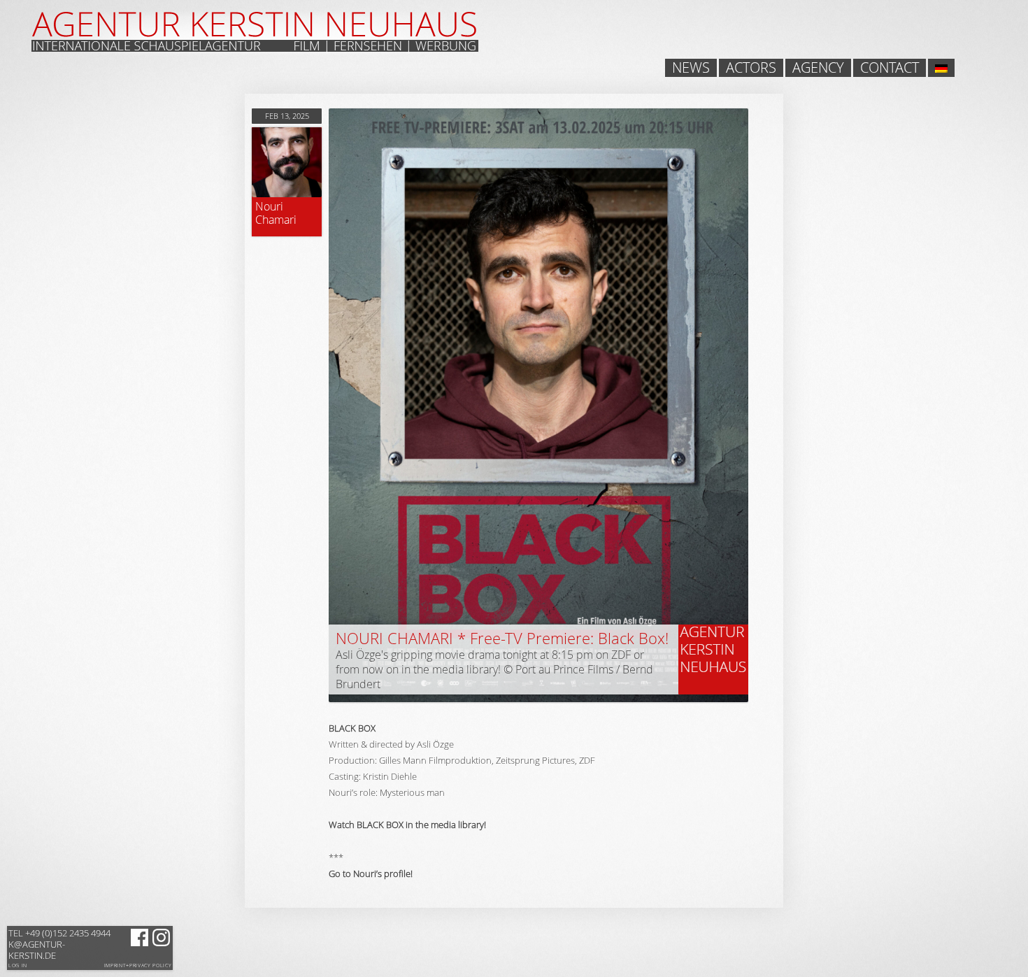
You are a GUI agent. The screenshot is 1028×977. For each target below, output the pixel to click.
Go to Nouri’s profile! (371, 873)
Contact (889, 68)
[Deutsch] (941, 68)
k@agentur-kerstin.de (59, 944)
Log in (17, 965)
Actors (751, 68)
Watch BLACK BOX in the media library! (407, 824)
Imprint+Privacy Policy (138, 966)
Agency (818, 68)
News (691, 68)
